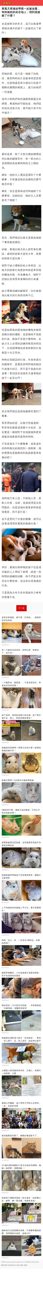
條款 (18, 1265)
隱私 (21, 1265)
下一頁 (21, 608)
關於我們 (4, 1265)
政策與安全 (12, 1265)
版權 (25, 1265)
